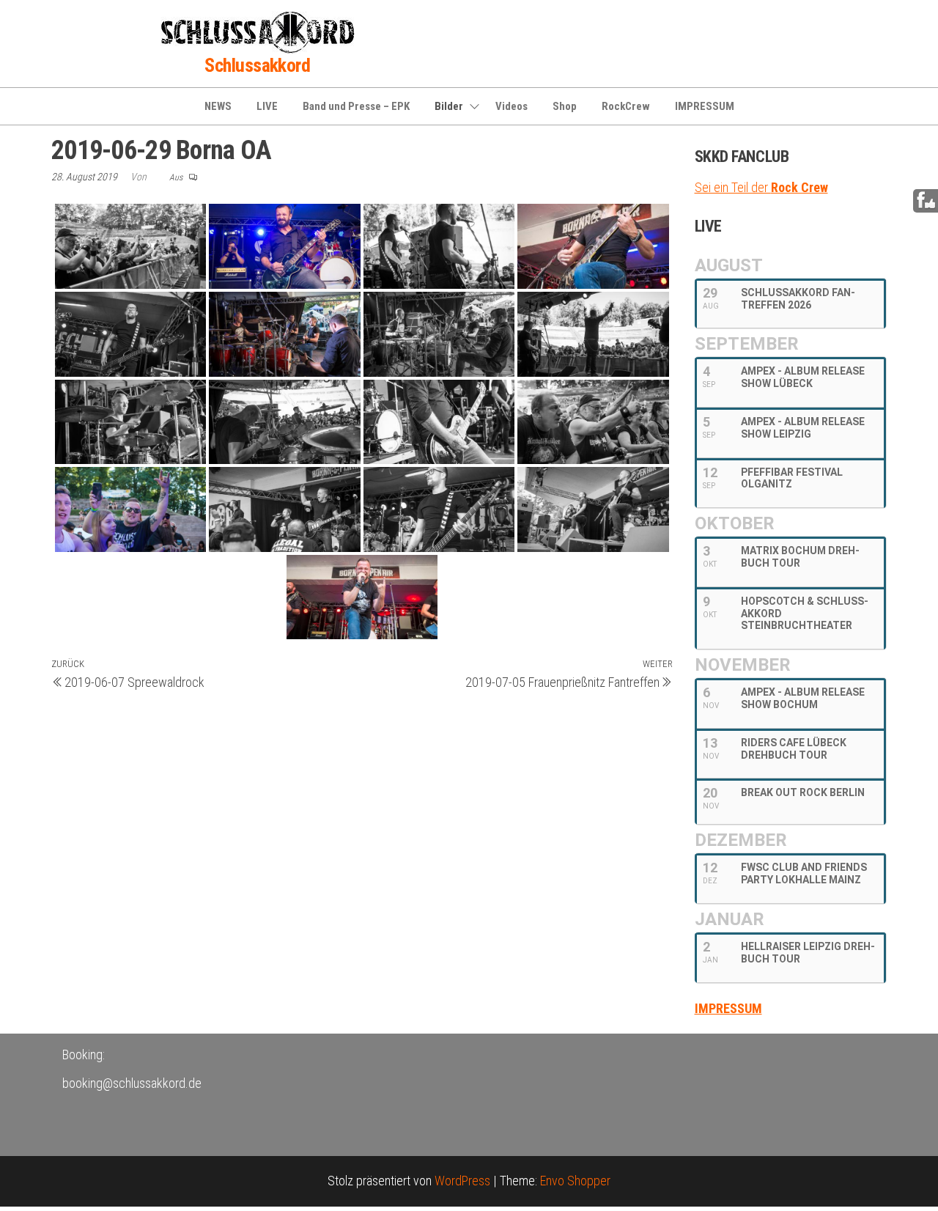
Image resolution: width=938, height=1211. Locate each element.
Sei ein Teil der (761, 187)
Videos (511, 106)
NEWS (218, 106)
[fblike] (926, 200)
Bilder (449, 106)
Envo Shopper (575, 1180)
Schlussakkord (257, 65)
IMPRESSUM (704, 106)
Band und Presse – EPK (356, 106)
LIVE (267, 106)
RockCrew (626, 106)
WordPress (462, 1180)
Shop (565, 106)
